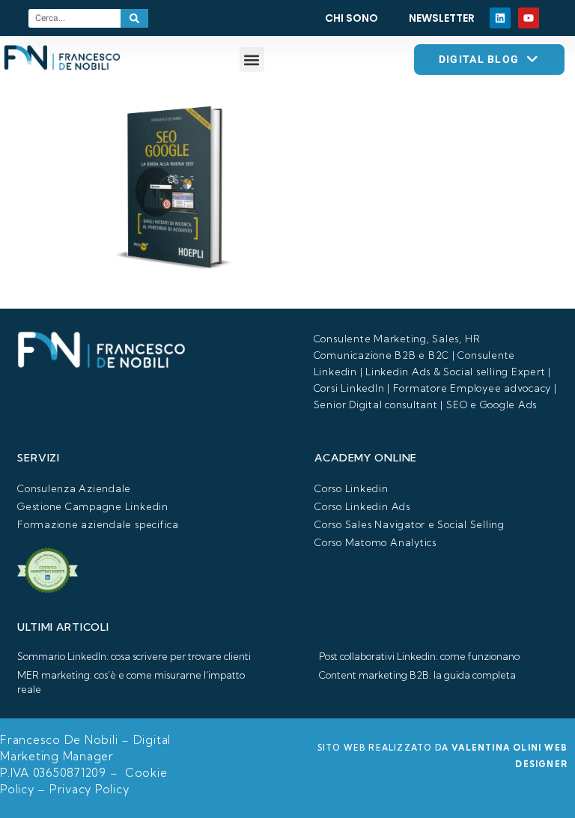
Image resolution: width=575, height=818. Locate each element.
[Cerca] (135, 18)
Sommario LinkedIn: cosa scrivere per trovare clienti (134, 656)
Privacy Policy (89, 789)
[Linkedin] (500, 17)
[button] (252, 59)
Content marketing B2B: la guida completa (417, 675)
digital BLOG (479, 59)
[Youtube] (528, 17)
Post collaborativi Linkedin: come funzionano (419, 656)
